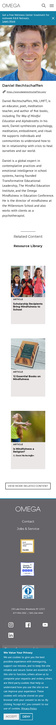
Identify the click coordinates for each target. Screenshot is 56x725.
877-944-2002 (19, 613)
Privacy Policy (29, 708)
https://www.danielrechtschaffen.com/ (26, 91)
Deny (26, 716)
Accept (11, 716)
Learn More (8, 21)
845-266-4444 (36, 613)
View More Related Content (28, 486)
